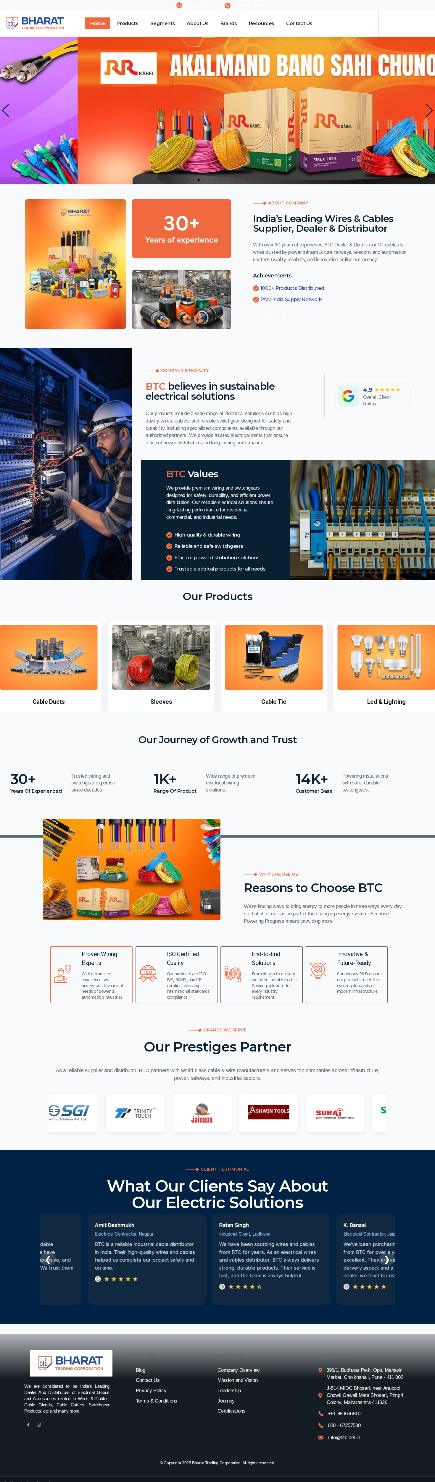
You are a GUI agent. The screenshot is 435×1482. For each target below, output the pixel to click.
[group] (161, 666)
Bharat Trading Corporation (216, 1462)
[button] (5, 110)
